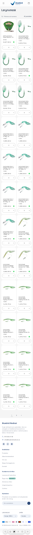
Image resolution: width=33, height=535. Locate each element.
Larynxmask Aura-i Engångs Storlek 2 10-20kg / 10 (24, 135)
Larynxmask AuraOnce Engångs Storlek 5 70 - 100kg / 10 (24, 266)
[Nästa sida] (21, 415)
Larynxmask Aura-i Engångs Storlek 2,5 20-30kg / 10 (8, 168)
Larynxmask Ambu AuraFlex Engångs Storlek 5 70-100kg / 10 (8, 103)
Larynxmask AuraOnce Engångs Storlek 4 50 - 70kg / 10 (8, 266)
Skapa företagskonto (8, 463)
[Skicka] (28, 503)
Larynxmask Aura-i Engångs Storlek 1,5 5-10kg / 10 (8, 135)
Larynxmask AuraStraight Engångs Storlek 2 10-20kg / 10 (8, 331)
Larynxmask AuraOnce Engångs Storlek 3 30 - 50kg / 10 (24, 233)
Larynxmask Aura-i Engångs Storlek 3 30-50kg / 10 (24, 168)
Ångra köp (8, 478)
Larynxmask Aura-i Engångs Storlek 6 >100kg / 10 (8, 233)
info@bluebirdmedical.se (12, 440)
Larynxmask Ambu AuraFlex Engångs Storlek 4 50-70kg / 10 (24, 70)
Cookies (4, 488)
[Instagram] (7, 444)
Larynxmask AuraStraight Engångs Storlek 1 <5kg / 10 (8, 298)
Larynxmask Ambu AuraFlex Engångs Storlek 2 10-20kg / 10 (24, 37)
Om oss (4, 460)
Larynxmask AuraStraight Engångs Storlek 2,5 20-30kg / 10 (24, 331)
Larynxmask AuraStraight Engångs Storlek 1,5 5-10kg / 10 (24, 298)
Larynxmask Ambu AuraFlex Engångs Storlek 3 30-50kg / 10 (8, 70)
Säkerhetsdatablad (8, 456)
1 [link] (11, 415)
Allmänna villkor (7, 482)
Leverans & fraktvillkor (9, 475)
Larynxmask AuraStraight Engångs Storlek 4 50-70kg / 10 (23, 363)
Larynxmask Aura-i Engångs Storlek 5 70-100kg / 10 (24, 200)
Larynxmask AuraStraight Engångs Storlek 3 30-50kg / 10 (8, 363)
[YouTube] (11, 444)
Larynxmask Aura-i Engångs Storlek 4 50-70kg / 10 (8, 200)
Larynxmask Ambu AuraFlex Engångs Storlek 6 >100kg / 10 (24, 103)
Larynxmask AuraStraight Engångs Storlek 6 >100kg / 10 (23, 396)
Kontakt (4, 466)
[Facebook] (3, 444)
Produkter (5, 453)
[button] (3, 3)
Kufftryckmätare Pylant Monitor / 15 (8, 36)
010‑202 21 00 (8, 436)
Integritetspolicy (7, 485)
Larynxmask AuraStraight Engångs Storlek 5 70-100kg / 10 (8, 396)
